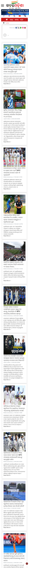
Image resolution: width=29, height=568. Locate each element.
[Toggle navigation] (25, 16)
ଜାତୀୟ (16, 20)
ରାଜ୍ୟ (11, 20)
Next (27, 19)
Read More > (7, 84)
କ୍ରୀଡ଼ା (7, 23)
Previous (24, 19)
